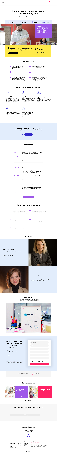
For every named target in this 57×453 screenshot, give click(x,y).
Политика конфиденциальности (35, 442)
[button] (13, 53)
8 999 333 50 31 (30, 430)
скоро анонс (42, 387)
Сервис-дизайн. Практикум (20, 390)
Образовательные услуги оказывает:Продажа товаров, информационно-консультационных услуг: (39, 447)
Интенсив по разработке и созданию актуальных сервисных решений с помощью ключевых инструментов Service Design (21, 394)
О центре (25, 441)
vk (18, 444)
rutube (19, 446)
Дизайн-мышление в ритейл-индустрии (45, 390)
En (53, 1)
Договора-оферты (11, 361)
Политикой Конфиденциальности (19, 361)
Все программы (28, 400)
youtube (19, 445)
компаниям (26, 443)
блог (25, 445)
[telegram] (28, 434)
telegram (11, 444)
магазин (25, 444)
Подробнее (41, 396)
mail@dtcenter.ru (33, 374)
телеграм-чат (29, 375)
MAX (19, 447)
